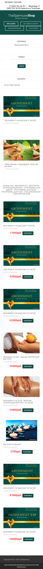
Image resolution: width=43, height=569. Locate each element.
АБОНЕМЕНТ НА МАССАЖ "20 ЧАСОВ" (19, 313)
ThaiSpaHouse (21, 16)
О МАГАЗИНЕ (33, 28)
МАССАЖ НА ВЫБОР (12, 444)
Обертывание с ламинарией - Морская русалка (21, 165)
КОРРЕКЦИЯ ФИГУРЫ (12, 188)
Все (11, 186)
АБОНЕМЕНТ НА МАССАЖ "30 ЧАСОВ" (19, 488)
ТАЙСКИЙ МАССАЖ (21, 194)
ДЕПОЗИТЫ (34, 186)
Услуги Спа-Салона (12, 123)
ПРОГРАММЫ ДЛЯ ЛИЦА (25, 190)
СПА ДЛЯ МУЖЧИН (32, 192)
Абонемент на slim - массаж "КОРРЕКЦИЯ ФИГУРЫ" (21, 358)
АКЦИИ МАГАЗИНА (14, 28)
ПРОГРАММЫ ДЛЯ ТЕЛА (12, 192)
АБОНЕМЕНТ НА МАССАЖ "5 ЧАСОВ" (20, 120)
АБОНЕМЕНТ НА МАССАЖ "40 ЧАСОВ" (19, 532)
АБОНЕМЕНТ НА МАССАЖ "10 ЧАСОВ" (19, 269)
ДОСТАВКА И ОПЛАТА (30, 24)
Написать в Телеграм (30, 8)
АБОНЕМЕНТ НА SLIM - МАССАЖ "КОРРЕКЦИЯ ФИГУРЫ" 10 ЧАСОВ (18, 402)
